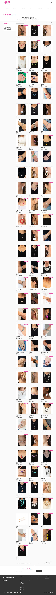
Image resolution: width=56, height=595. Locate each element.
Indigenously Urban (32, 336)
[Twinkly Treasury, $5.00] (34, 251)
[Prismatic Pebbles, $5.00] (22, 550)
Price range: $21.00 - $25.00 (7, 29)
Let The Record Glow (44, 462)
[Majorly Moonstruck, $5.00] (46, 408)
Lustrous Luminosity (44, 100)
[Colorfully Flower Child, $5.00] (22, 203)
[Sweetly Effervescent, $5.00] (22, 377)
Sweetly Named (43, 131)
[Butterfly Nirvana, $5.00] (22, 330)
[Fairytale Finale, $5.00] (46, 30)
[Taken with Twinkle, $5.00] (46, 282)
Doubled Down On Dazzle (32, 289)
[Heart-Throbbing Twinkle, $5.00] (34, 314)
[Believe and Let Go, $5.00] (46, 330)
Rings (17, 6)
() (52, 2)
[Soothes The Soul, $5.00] (34, 156)
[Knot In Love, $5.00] (34, 393)
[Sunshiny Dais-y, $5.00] (22, 109)
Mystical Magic (43, 431)
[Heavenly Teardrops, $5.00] (22, 46)
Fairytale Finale (43, 37)
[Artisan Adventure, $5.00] (22, 456)
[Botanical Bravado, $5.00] (34, 267)
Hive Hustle (43, 368)
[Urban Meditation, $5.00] (22, 424)
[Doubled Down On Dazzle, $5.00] (34, 282)
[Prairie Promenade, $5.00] (46, 519)
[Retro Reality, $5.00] (46, 534)
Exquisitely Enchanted (32, 431)
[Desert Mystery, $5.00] (22, 393)
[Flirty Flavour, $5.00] (46, 298)
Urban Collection (32, 6)
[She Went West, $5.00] (34, 46)
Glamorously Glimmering (20, 194)
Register (49, 2)
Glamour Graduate (44, 494)
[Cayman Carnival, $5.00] (34, 361)
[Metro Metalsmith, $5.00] (46, 235)
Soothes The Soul (31, 163)
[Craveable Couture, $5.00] (46, 219)
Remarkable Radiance (32, 494)
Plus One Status (31, 352)
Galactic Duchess (19, 257)
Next (51, 22)
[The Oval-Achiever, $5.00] (34, 30)
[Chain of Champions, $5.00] (46, 377)
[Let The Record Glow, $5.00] (46, 456)
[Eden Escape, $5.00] (34, 471)
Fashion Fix (21, 588)
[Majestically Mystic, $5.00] (34, 188)
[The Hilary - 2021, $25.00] (22, 503)
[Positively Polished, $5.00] (34, 125)
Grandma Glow (18, 147)
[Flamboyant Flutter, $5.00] (34, 219)
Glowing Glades (43, 257)
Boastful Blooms (31, 84)
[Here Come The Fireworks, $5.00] (22, 345)
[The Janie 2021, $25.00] (34, 503)
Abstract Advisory (19, 289)
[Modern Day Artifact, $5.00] (46, 440)
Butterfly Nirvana (19, 336)
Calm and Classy (18, 478)
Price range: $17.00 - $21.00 (7, 28)
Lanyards (21, 6)
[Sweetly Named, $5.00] (46, 125)
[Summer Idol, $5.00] (46, 140)
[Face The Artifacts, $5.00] (22, 172)
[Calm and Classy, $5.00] (22, 471)
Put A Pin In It (18, 525)
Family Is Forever (18, 131)
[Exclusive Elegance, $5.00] (22, 77)
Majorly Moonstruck (44, 415)
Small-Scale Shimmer (32, 210)
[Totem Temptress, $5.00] (34, 408)
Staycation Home (43, 399)
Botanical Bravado (31, 273)
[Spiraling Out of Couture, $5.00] (46, 503)
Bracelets (9, 6)
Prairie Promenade (44, 525)
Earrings (14, 6)
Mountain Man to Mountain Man (45, 163)
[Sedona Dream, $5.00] (34, 519)
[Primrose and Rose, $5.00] (34, 93)
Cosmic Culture (31, 147)
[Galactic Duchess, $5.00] (22, 251)
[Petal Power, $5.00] (34, 377)
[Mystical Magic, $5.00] (46, 424)
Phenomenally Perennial (44, 352)
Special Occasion (42, 6)
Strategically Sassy (19, 226)
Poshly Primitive (43, 194)
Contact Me (30, 578)
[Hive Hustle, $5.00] (46, 361)
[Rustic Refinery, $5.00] (22, 62)
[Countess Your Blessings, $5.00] (22, 440)
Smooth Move (18, 541)
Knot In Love (30, 399)
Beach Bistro (18, 37)
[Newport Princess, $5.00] (34, 456)
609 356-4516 (5, 580)
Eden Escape (30, 478)
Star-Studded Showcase (20, 273)
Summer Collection (49, 6)
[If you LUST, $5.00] (22, 298)
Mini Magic (42, 84)
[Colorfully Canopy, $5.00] (34, 235)
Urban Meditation (19, 431)
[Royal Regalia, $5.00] (34, 298)
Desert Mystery (18, 399)
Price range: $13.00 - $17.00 (7, 27)
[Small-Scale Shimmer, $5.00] (34, 203)
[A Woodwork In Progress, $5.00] (22, 487)
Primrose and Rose (31, 100)
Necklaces (5, 6)
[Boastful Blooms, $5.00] (34, 77)
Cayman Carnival (31, 368)
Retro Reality (43, 541)
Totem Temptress (31, 415)
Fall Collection (22, 586)
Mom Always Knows (44, 210)
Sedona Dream (31, 525)
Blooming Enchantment (19, 368)
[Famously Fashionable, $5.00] (46, 109)
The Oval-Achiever (31, 37)
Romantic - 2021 (43, 273)
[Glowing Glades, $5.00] (46, 251)
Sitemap (30, 580)
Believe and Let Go (44, 336)
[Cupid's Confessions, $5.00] (22, 314)
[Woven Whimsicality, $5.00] (46, 172)
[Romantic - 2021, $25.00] (46, 267)
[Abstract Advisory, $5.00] (22, 282)
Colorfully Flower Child (20, 210)
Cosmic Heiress (18, 415)
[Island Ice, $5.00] (34, 62)
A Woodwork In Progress (20, 494)
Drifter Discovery (19, 100)
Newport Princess (31, 462)
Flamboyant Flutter (32, 226)
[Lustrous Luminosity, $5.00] (46, 93)
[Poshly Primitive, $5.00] (46, 188)
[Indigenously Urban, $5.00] (34, 330)
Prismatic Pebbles (19, 557)
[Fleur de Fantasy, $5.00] (34, 172)
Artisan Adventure (19, 462)
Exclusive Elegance (19, 84)
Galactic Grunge (18, 163)
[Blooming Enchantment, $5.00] (22, 361)
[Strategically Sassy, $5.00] (22, 219)
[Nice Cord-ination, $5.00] (46, 471)
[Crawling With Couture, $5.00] (34, 440)
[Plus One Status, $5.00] (34, 345)
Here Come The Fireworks (20, 352)
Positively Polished (32, 131)
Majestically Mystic (32, 194)
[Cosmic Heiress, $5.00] (22, 408)
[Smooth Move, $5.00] (22, 534)
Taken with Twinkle (44, 289)
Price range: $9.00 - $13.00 (7, 26)
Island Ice (30, 68)
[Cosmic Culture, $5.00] (34, 140)
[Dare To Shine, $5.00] (46, 314)
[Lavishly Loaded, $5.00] (46, 62)
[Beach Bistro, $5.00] (22, 30)
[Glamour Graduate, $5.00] (46, 487)
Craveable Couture (44, 226)
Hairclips (37, 6)
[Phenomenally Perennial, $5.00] (46, 345)
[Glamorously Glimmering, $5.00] (22, 188)
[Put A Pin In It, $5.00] (22, 519)
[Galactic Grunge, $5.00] (22, 156)
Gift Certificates (22, 589)
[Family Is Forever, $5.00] (22, 125)
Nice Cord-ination (43, 478)
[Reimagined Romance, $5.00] (34, 109)
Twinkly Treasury (31, 257)
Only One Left (21, 587)
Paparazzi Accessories (40, 578)
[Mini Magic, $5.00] (46, 77)
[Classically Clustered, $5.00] (22, 235)
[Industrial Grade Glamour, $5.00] (46, 46)
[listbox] (21, 22)
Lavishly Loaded (43, 68)
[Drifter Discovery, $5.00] (22, 93)
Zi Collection (26, 6)
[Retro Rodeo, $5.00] (34, 534)
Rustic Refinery (18, 68)
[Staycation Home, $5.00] (46, 393)
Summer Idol (43, 147)
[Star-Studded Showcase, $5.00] (22, 267)
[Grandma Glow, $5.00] (22, 140)
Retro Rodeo (31, 541)
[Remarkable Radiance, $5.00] (34, 487)
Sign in (46, 2)
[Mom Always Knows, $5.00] (46, 203)
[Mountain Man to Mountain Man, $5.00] (46, 156)
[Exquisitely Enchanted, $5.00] (34, 424)
